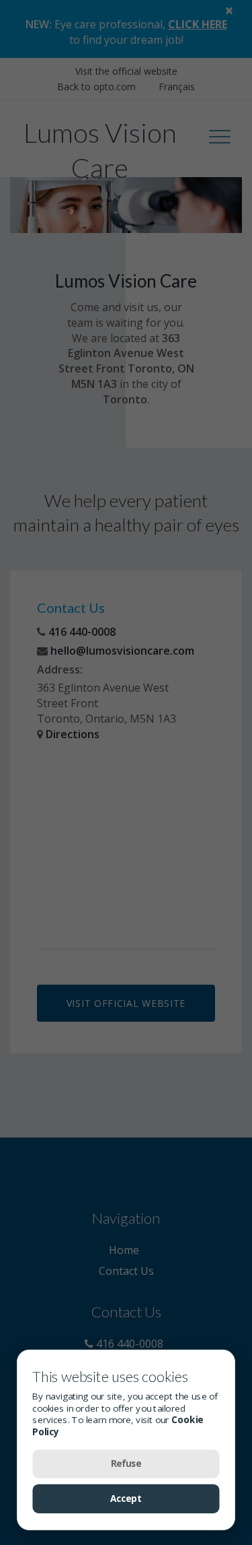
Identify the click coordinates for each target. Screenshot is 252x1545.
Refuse (126, 1463)
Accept (126, 1498)
